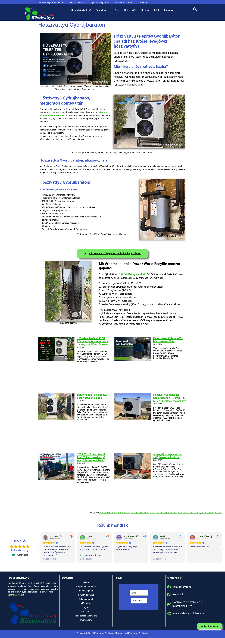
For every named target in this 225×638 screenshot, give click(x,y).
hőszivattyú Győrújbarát (143, 512)
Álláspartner (86, 603)
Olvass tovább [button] (49, 559)
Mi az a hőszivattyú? (81, 10)
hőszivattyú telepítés (166, 512)
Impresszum (86, 620)
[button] (222, 548)
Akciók (86, 582)
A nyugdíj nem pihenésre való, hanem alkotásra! (167, 456)
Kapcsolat (169, 10)
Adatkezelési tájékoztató (86, 616)
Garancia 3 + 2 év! (16, 595)
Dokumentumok (86, 599)
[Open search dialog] (195, 10)
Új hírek (145, 10)
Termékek (101, 10)
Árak (117, 10)
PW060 (218, 512)
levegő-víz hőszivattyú (189, 512)
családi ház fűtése (108, 512)
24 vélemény (16, 550)
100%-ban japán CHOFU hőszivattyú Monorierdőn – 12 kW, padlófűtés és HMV (92, 341)
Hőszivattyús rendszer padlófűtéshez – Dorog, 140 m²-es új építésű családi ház (169, 398)
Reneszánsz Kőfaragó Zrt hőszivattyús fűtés (168, 340)
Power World (207, 512)
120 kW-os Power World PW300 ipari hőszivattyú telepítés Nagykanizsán (91, 457)
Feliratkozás (139, 600)
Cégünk (86, 607)
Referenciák (130, 10)
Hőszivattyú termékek (86, 586)
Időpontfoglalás (86, 591)
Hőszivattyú (124, 512)
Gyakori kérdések (86, 595)
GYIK (156, 10)
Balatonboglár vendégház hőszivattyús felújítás (92, 396)
